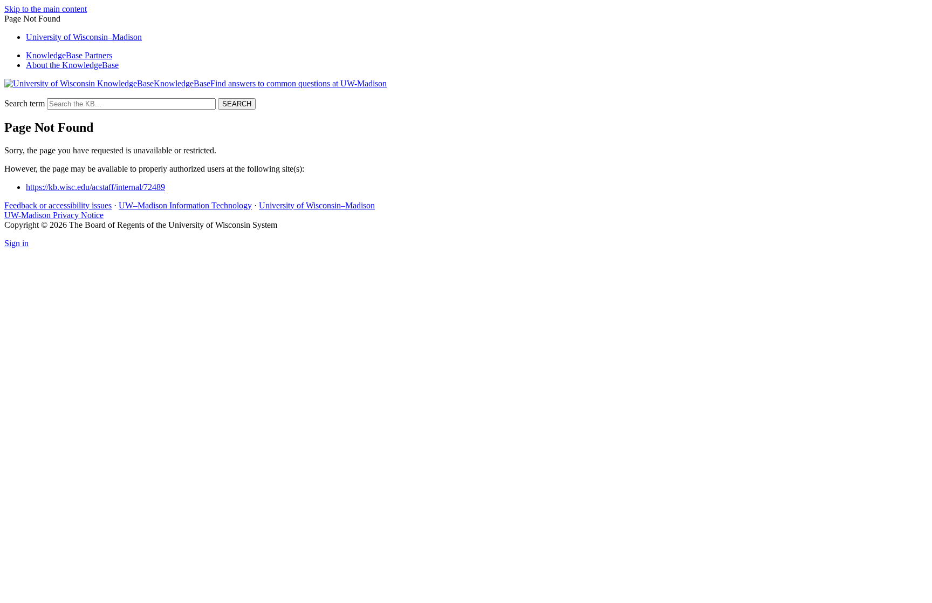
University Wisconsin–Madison (84, 37)
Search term (24, 103)
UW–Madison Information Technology (185, 205)
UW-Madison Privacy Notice (54, 215)
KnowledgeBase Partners (69, 55)
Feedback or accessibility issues (58, 205)
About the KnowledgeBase (72, 65)
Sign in (16, 243)
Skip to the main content (45, 8)
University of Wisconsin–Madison (317, 205)
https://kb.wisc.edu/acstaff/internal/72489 (95, 187)
